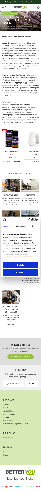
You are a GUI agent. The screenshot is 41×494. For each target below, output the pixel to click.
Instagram (7, 455)
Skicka (31, 384)
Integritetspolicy (9, 414)
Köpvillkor (6, 408)
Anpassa (19, 272)
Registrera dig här (21, 356)
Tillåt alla (20, 265)
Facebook (6, 452)
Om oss (6, 405)
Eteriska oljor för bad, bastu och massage (10, 309)
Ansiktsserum (30, 195)
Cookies (6, 417)
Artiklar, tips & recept (14, 26)
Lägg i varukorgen (12, 162)
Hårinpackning (11, 195)
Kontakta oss (8, 438)
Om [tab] (33, 226)
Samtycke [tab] (7, 226)
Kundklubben (8, 421)
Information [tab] (20, 226)
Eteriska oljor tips (10, 13)
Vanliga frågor (8, 411)
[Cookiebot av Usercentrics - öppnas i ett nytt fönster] (28, 219)
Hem (3, 26)
